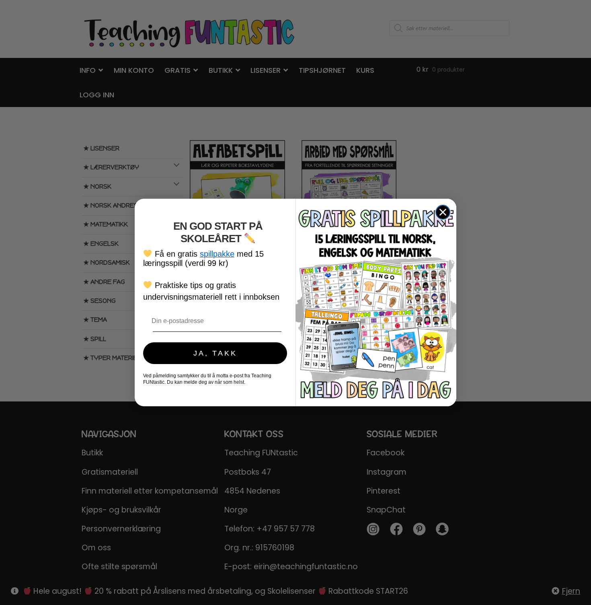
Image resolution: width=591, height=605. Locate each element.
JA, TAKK (215, 353)
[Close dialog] (443, 212)
